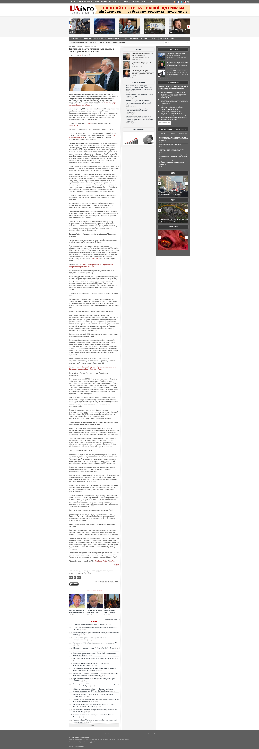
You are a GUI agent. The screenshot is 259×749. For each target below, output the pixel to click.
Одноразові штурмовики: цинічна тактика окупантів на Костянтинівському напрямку (142, 55)
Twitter (105, 561)
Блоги (138, 50)
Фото (143, 1)
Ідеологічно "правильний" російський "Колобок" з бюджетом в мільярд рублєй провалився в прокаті (143, 73)
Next (189, 27)
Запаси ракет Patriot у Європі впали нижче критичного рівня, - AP (95, 643)
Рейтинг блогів (167, 733)
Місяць (173, 133)
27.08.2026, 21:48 (131, 114)
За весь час (183, 133)
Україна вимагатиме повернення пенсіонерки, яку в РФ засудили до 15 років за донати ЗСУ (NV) (139, 94)
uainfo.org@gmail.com (91, 742)
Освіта (121, 733)
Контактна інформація (79, 742)
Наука (112, 733)
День (163, 133)
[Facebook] (178, 2)
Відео (150, 1)
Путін (70, 577)
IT (127, 733)
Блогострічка (113, 2)
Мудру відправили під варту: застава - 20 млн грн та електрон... (128, 31)
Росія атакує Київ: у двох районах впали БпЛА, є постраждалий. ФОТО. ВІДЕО (173, 193)
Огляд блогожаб (101, 1)
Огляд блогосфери (85, 1)
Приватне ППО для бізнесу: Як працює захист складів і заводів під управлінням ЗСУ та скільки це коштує (177, 73)
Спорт (172, 39)
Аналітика (173, 50)
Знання (143, 39)
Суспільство (85, 39)
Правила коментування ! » (112, 619)
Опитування (173, 83)
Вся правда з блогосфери (76, 46)
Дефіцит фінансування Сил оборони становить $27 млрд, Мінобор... (179, 31)
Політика (74, 39)
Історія (116, 733)
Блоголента (159, 733)
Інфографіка (138, 129)
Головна (73, 1)
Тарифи (108, 42)
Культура (134, 39)
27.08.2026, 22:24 (131, 91)
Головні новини (78, 733)
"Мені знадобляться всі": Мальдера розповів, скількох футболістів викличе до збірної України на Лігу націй (173, 138)
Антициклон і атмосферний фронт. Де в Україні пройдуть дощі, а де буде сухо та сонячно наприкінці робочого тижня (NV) (139, 87)
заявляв (95, 259)
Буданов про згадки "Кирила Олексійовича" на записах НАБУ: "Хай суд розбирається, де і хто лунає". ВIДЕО (172, 221)
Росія (78, 577)
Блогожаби (135, 1)
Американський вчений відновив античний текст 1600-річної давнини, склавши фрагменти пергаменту (173, 162)
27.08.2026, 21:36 (131, 123)
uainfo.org (87, 739)
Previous (70, 27)
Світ (126, 39)
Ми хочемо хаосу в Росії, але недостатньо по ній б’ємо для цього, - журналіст (76, 611)
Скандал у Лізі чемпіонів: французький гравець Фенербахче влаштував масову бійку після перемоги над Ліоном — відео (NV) (138, 102)
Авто (125, 733)
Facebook (98, 561)
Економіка (98, 39)
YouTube (112, 561)
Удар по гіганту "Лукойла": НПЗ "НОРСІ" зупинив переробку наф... (104, 31)
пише (90, 123)
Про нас (71, 742)
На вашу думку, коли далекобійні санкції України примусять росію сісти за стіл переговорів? (173, 88)
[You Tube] (185, 2)
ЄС (75, 577)
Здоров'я (164, 39)
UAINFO (116, 565)
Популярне (181, 129)
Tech (152, 39)
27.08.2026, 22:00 (131, 107)
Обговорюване (167, 129)
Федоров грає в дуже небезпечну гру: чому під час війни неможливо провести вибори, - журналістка (177, 63)
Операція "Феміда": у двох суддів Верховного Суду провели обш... (77, 31)
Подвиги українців (119, 42)
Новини (94, 622)
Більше (94, 725)
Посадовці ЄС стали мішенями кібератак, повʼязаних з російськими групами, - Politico (176, 55)
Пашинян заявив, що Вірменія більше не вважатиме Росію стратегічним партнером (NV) (137, 110)
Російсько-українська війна (79, 42)
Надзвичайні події (113, 39)
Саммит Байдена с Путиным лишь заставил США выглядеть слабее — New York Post (92, 368)
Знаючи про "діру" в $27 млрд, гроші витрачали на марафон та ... (154, 31)
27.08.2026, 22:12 (131, 98)
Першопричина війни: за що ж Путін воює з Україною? (141, 63)
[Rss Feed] (174, 2)
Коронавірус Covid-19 (97, 42)
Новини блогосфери (90, 46)
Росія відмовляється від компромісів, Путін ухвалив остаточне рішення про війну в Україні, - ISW (94, 612)
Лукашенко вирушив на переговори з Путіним (88, 624)
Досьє (126, 1)
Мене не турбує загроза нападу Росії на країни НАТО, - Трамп (93, 648)
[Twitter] (181, 2)
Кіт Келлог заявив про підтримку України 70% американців (93, 658)
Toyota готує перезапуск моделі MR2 (170, 144)
